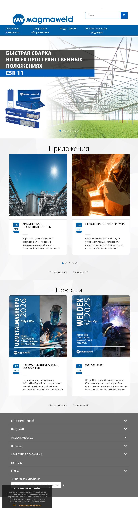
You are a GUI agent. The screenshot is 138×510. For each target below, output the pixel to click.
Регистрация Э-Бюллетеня (25, 478)
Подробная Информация (30, 505)
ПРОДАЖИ (17, 429)
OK (14, 505)
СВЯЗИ (15, 471)
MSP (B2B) (17, 462)
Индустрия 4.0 (68, 28)
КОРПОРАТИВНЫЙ (22, 421)
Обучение (17, 446)
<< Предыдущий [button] (58, 271)
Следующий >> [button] (81, 271)
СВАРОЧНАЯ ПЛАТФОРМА (26, 454)
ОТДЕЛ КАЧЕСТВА (22, 437)
